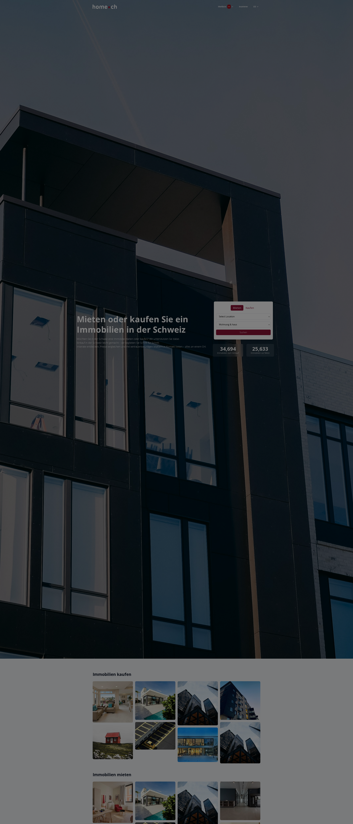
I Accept (314, 803)
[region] (176, 811)
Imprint (29, 812)
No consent (314, 811)
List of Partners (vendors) (165, 812)
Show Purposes (314, 819)
